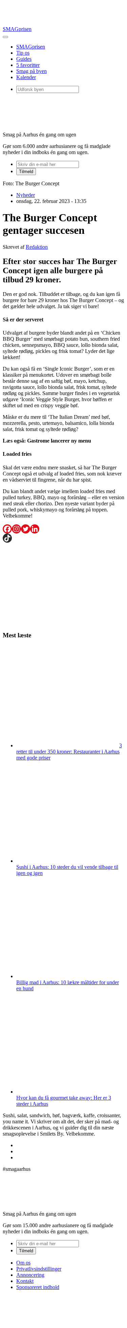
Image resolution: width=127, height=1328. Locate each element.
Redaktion (37, 247)
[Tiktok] (7, 538)
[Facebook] (7, 529)
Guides (23, 59)
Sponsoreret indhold (37, 1287)
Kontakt (25, 1281)
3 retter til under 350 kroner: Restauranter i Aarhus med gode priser (69, 752)
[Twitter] (25, 529)
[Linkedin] (34, 529)
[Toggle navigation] (5, 37)
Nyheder (25, 195)
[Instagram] (16, 529)
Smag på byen (31, 71)
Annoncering (30, 1275)
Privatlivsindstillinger (38, 1269)
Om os (23, 1263)
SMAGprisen (17, 29)
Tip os (22, 53)
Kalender (26, 77)
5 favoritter (28, 65)
